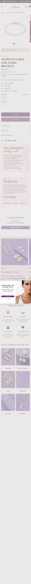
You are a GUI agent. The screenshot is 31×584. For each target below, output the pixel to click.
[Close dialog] (30, 281)
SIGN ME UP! (7, 296)
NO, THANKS (8, 298)
